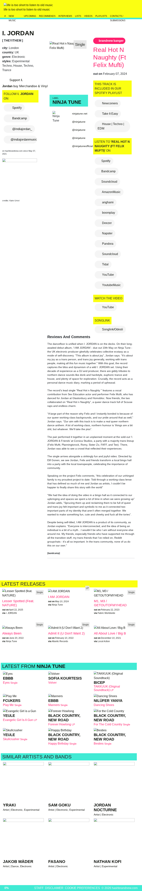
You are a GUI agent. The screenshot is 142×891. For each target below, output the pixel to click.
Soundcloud (109, 181)
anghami (107, 202)
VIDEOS (88, 16)
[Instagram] (103, 8)
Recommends (47, 16)
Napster (106, 233)
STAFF (39, 888)
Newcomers (109, 103)
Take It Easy (109, 113)
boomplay (108, 212)
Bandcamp (19, 118)
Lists (78, 16)
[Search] (135, 8)
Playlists (101, 16)
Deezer (106, 223)
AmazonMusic (111, 192)
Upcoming (30, 16)
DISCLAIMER (54, 888)
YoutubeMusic (111, 285)
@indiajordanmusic (24, 139)
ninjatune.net (79, 113)
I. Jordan (18, 33)
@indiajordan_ (22, 129)
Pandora (107, 243)
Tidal (105, 264)
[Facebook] (119, 8)
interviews (65, 16)
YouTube (107, 274)
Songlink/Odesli (112, 329)
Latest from (33, 666)
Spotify (17, 108)
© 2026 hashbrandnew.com (120, 888)
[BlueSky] (111, 8)
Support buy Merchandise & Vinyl (25, 83)
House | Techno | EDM (111, 126)
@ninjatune (78, 121)
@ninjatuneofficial (82, 146)
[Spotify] (127, 8)
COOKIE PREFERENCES (82, 888)
